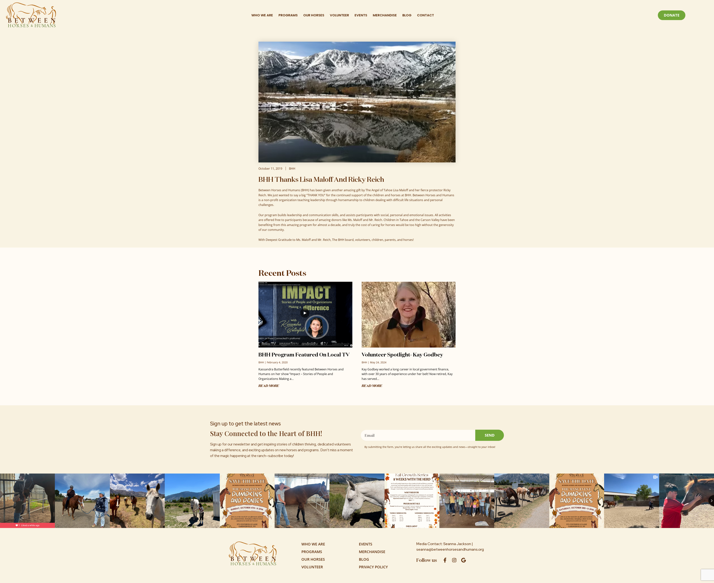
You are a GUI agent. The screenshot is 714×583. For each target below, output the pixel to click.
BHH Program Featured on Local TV (304, 354)
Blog (406, 15)
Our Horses (313, 15)
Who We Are (262, 15)
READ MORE (268, 385)
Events (361, 15)
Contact (425, 15)
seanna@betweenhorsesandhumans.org (450, 549)
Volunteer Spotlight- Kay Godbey (402, 354)
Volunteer (339, 15)
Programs (288, 15)
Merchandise (385, 15)
